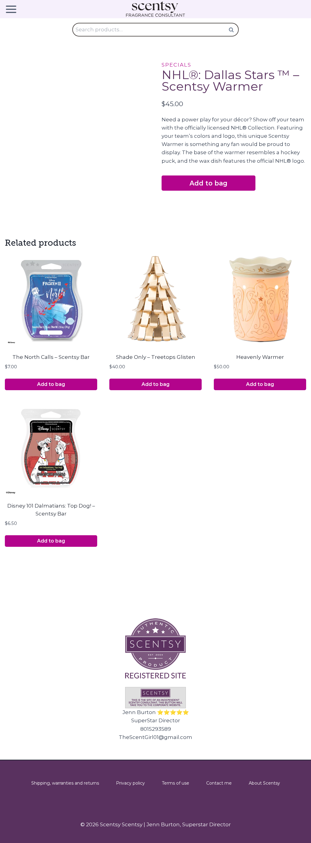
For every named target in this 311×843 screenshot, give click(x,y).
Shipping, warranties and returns (65, 783)
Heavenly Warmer (260, 357)
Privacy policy (130, 783)
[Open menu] (13, 9)
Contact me (219, 783)
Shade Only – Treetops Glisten (155, 357)
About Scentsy (264, 783)
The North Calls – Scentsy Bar (51, 357)
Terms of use (175, 783)
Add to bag (208, 183)
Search (233, 30)
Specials (176, 65)
